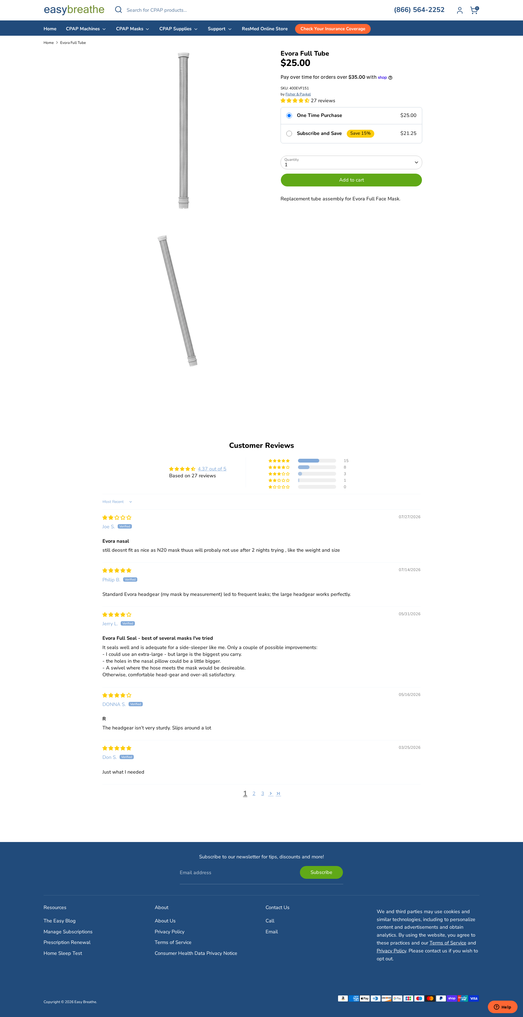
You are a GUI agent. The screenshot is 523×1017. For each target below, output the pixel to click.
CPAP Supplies (176, 29)
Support (217, 29)
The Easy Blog (60, 921)
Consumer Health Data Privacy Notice (196, 953)
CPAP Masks (130, 29)
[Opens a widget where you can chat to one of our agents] (503, 1007)
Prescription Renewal (67, 942)
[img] (116, 517)
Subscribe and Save (319, 134)
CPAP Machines (83, 29)
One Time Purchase (319, 116)
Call (270, 921)
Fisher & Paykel (298, 94)
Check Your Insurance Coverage (333, 29)
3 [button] (262, 793)
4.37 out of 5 (212, 469)
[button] (296, 101)
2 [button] (254, 793)
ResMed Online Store (265, 29)
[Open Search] (118, 9)
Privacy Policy (169, 931)
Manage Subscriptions (68, 931)
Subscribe (321, 872)
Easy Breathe (85, 1001)
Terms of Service (173, 942)
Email (272, 931)
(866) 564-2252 (419, 9)
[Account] (459, 10)
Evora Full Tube (73, 42)
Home (50, 29)
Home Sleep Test (63, 953)
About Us (165, 921)
